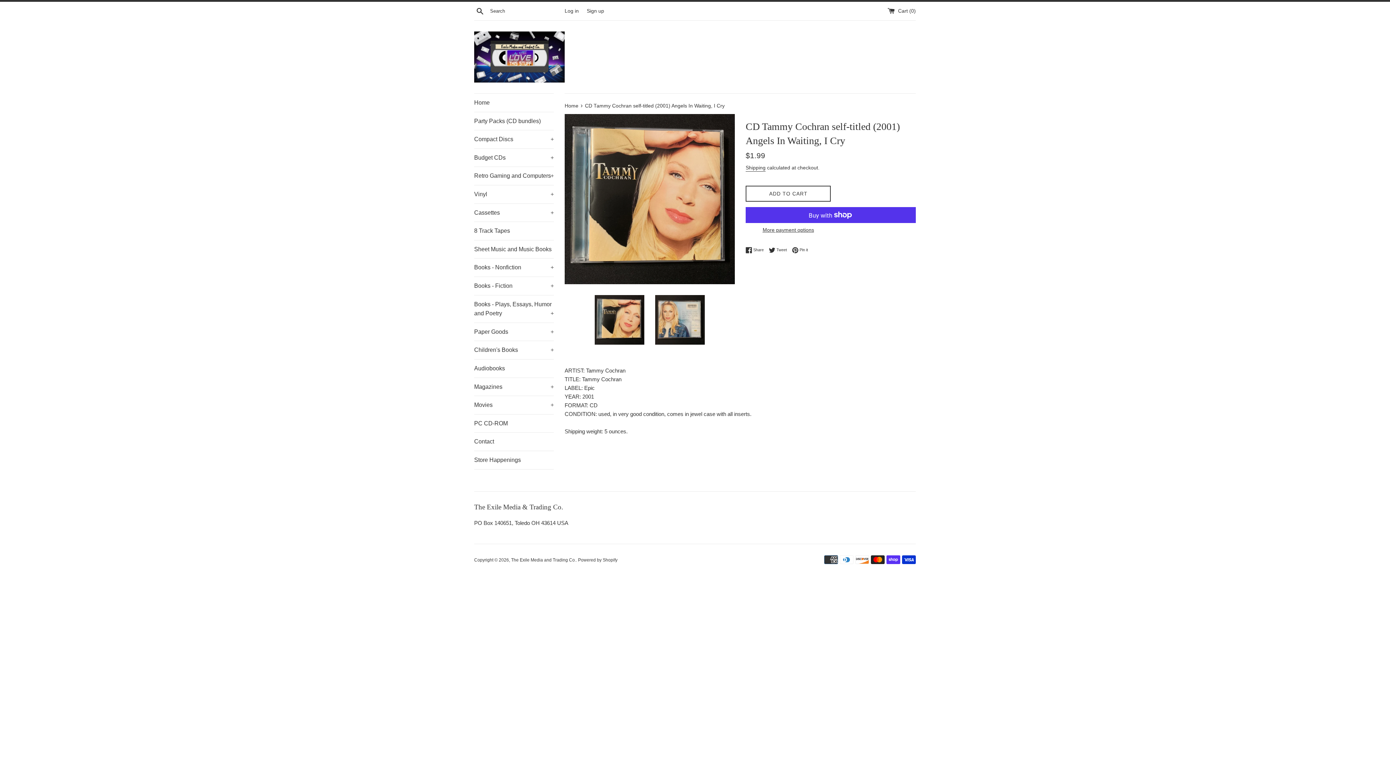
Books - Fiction (514, 286)
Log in (572, 11)
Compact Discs (514, 139)
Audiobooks (489, 368)
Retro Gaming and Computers (514, 176)
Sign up (595, 11)
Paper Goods (514, 332)
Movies (514, 405)
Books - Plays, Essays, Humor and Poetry (514, 309)
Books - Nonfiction (514, 267)
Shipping (756, 168)
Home (482, 103)
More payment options (788, 230)
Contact (484, 441)
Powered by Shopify (598, 560)
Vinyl (514, 194)
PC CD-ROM (491, 423)
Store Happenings (497, 460)
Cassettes (514, 213)
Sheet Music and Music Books (513, 249)
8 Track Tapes (492, 231)
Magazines (514, 387)
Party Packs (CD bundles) (507, 121)
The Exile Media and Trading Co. (543, 560)
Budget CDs (514, 158)
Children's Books (514, 350)
